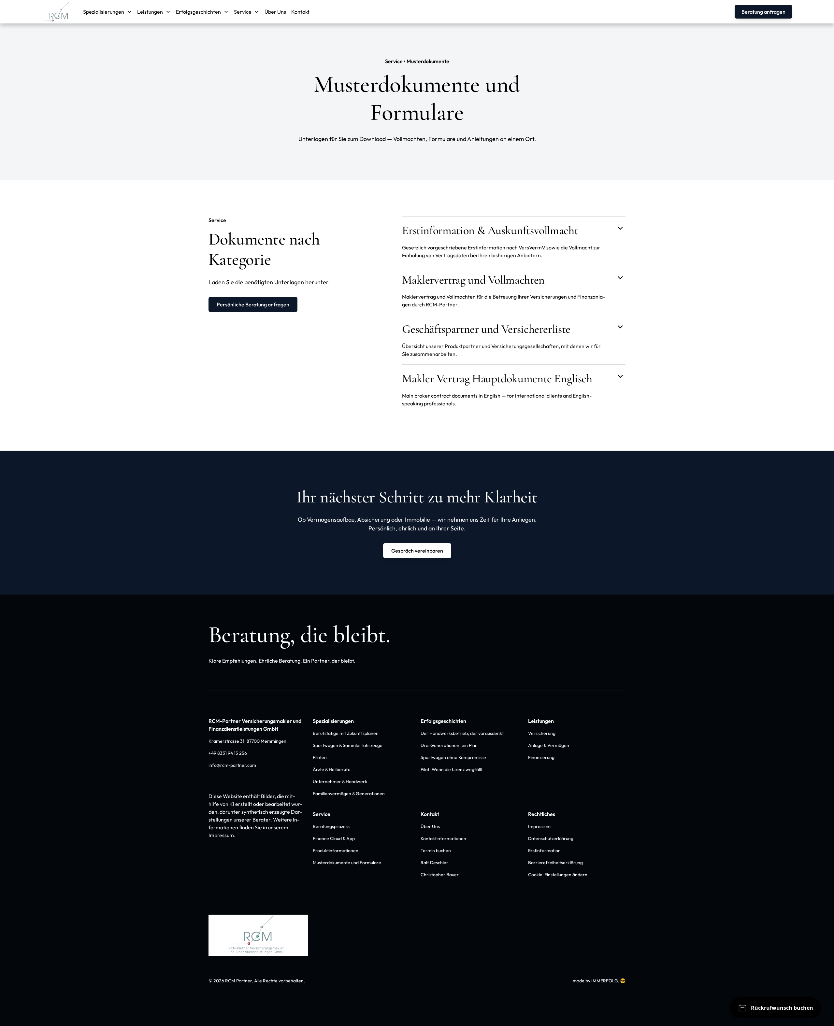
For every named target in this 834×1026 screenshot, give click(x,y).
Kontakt (300, 11)
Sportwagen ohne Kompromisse (453, 757)
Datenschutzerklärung (550, 838)
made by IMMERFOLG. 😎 (599, 981)
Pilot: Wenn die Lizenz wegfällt (451, 769)
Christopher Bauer (440, 875)
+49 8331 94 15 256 (227, 753)
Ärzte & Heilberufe (332, 769)
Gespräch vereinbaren (417, 550)
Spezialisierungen (333, 721)
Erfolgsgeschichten (443, 721)
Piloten (320, 757)
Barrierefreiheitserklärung (555, 862)
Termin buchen (436, 850)
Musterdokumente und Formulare (347, 862)
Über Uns (275, 11)
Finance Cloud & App (334, 838)
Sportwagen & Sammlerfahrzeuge (347, 745)
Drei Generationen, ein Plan (449, 745)
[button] (107, 11)
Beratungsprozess (331, 826)
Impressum (539, 826)
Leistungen (541, 721)
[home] (57, 11)
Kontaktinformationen (443, 838)
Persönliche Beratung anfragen (253, 304)
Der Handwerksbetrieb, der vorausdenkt (462, 733)
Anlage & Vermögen (548, 745)
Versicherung (541, 733)
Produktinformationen (335, 850)
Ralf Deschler (434, 862)
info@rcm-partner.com (232, 765)
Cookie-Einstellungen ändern (557, 875)
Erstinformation (544, 850)
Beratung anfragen (763, 11)
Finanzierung (541, 757)
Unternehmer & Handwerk (340, 781)
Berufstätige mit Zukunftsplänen (346, 733)
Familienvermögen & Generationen (349, 793)
